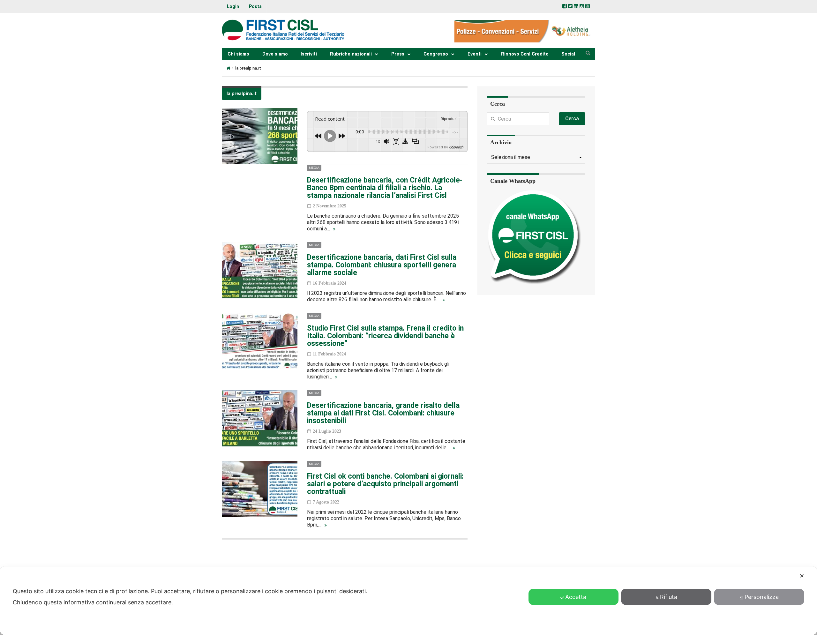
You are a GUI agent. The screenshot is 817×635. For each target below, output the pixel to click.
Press (397, 54)
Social (568, 54)
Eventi (475, 54)
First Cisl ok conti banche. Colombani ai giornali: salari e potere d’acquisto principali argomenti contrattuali (385, 484)
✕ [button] (801, 575)
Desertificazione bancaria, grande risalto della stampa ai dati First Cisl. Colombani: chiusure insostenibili (383, 413)
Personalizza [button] (762, 597)
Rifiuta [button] (668, 597)
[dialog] (408, 600)
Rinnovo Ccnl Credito (525, 54)
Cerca (572, 119)
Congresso (435, 54)
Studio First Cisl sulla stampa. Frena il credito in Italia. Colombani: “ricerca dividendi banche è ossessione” (385, 336)
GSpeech (456, 147)
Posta (255, 6)
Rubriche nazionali (351, 54)
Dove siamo (275, 54)
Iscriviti (309, 54)
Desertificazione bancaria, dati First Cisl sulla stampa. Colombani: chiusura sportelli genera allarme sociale (381, 265)
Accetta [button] (575, 597)
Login (233, 6)
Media (314, 167)
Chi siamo (238, 54)
